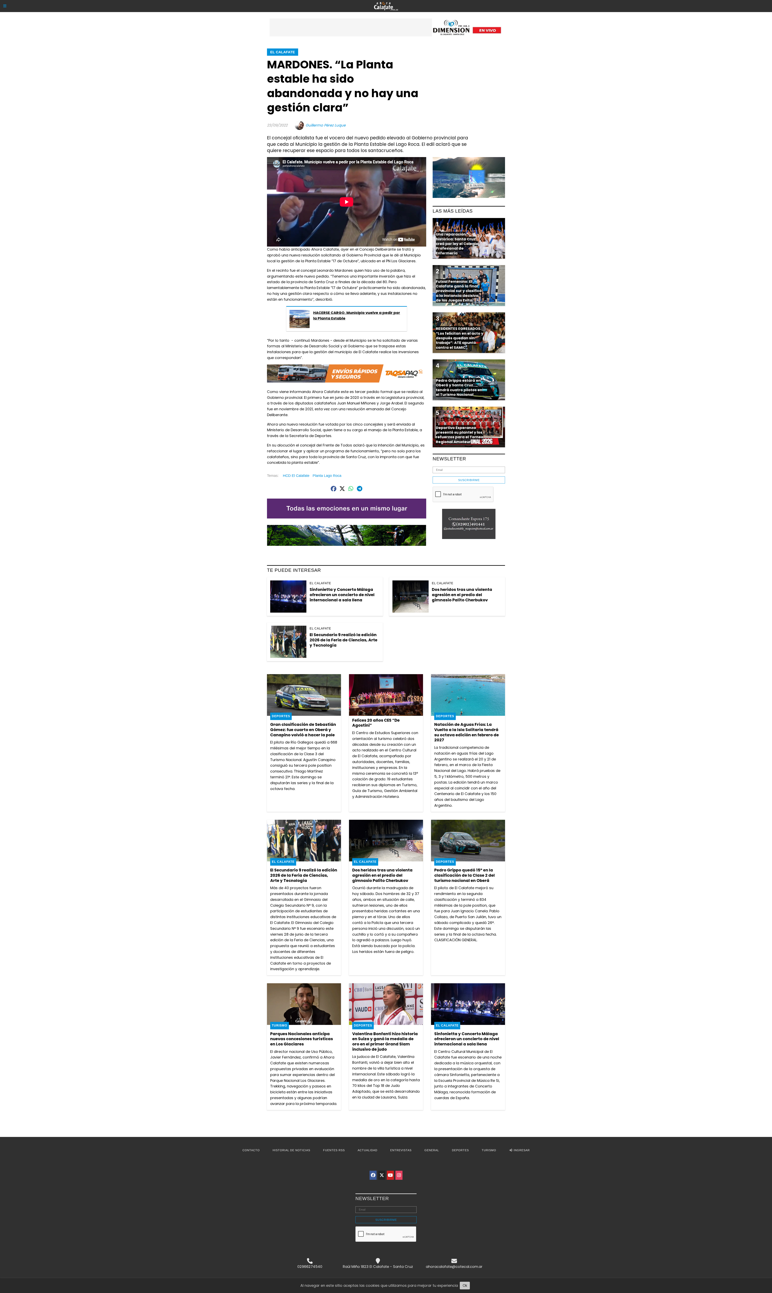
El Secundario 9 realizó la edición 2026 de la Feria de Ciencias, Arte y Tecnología (343, 640)
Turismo (279, 1025)
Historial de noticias (291, 1150)
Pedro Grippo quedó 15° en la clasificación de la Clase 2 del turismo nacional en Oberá (464, 875)
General (431, 1150)
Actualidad (367, 1150)
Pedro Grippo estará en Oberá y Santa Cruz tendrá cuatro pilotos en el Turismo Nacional (459, 387)
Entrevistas (401, 1150)
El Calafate (282, 52)
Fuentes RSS (334, 1150)
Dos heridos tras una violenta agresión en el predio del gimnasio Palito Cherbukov (462, 595)
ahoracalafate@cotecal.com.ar (454, 1266)
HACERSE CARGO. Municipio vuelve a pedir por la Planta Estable (356, 315)
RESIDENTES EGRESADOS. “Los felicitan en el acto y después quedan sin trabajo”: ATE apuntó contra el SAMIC (459, 338)
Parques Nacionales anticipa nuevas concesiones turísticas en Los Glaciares (301, 1039)
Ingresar (521, 1150)
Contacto (251, 1150)
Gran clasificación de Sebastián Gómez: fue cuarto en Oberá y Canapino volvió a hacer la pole (303, 730)
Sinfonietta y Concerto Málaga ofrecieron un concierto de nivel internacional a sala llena (342, 595)
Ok (465, 1285)
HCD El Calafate (296, 476)
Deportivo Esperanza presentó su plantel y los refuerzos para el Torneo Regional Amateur (459, 434)
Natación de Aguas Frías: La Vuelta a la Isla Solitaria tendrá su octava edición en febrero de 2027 (466, 732)
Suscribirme (469, 480)
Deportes (281, 716)
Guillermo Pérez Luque (326, 125)
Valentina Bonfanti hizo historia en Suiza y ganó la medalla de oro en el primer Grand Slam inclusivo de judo (385, 1041)
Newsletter (449, 458)
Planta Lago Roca (327, 476)
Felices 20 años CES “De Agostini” (376, 722)
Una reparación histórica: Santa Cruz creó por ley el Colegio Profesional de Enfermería (457, 244)
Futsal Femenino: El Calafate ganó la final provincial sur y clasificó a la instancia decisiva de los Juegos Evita (459, 291)
